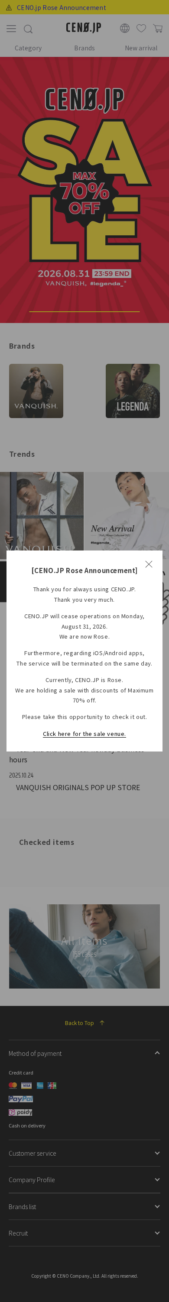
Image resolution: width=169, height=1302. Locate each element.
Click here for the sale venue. (84, 733)
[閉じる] (148, 564)
